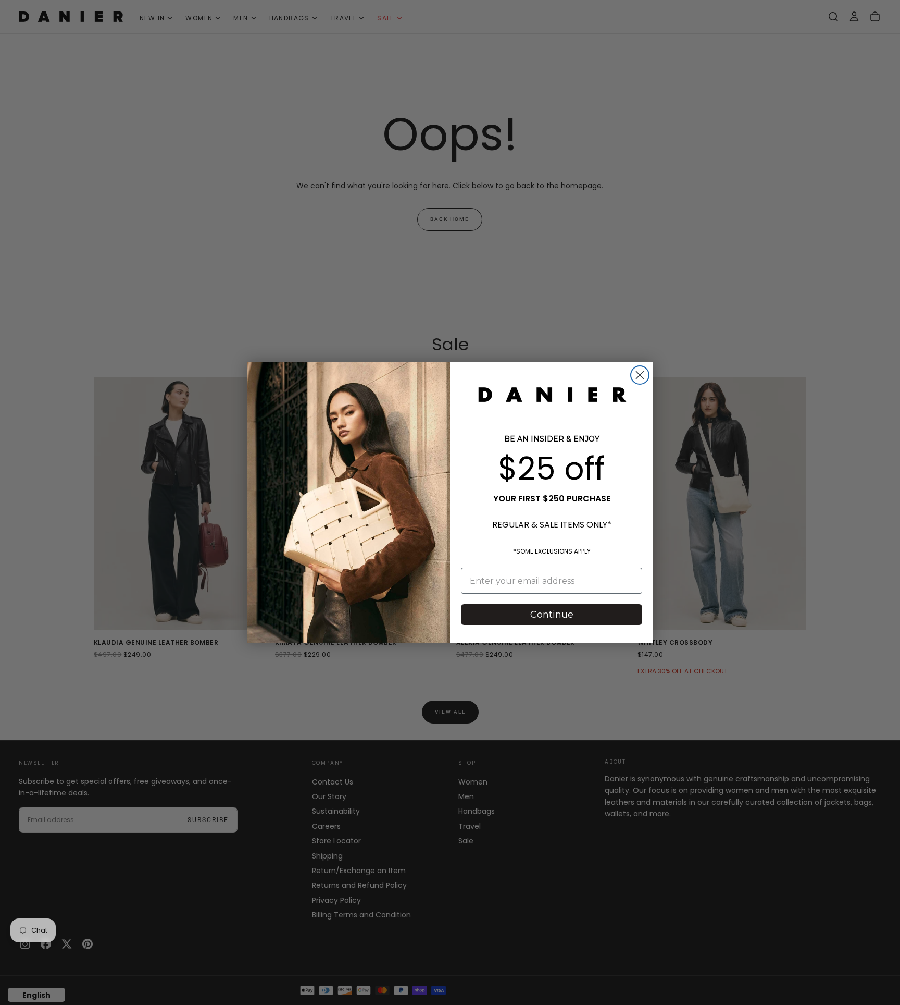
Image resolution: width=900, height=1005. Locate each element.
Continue (551, 614)
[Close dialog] (640, 375)
